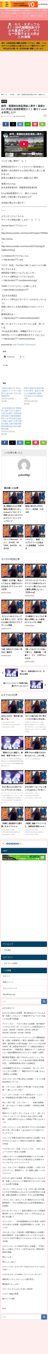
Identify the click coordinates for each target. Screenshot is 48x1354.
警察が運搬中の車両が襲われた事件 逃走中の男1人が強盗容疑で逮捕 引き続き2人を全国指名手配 (34, 393)
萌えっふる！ (7, 1257)
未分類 (4, 101)
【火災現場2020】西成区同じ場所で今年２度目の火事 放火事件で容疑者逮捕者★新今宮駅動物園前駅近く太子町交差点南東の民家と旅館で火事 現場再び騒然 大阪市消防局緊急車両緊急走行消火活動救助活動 (11, 418)
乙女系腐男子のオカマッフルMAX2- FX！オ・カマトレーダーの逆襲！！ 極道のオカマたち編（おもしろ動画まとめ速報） (23, 1071)
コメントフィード (10, 988)
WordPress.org (9, 994)
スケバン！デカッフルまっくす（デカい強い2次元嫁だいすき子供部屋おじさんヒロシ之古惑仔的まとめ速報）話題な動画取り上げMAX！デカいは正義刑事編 (23, 1192)
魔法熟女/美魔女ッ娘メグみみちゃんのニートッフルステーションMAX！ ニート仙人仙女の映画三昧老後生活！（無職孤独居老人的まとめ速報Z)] (23, 1060)
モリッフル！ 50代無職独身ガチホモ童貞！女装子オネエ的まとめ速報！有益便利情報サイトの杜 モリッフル (24, 1224)
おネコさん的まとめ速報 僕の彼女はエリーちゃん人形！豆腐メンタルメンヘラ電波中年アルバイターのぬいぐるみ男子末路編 (23, 1016)
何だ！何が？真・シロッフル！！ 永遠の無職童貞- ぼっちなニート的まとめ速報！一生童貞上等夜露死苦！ (23, 1105)
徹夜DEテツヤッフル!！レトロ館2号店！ (18, 1279)
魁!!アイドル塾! (8, 1299)
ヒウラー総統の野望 (10, 1294)
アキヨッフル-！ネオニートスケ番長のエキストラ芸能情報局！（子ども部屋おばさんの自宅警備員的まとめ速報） (23, 1203)
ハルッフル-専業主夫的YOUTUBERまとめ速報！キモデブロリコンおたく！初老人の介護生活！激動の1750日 (23, 1141)
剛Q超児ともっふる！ (11, 1284)
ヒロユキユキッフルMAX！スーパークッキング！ (22, 1274)
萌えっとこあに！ (9, 1262)
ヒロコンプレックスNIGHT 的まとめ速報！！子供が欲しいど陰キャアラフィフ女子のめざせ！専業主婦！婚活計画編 (23, 1249)
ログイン (6, 976)
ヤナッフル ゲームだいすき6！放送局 (17, 1289)
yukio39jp (24, 475)
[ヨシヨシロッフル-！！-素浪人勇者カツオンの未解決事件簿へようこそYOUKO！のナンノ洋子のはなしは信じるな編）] (23, 1213)
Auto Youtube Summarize (24, 344)
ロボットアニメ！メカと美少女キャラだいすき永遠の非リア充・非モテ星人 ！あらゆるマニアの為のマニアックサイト (23, 1130)
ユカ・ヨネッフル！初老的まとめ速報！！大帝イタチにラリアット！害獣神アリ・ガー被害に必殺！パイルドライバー (23, 1170)
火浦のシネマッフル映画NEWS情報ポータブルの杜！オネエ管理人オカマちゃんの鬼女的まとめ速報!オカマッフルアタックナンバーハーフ (23, 1159)
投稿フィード (8, 982)
